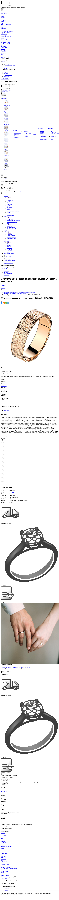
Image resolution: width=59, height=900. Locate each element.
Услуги (2, 872)
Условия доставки (5, 865)
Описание (6, 410)
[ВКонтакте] (1, 303)
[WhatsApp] (6, 303)
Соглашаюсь (5, 897)
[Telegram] (8, 303)
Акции (12, 293)
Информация (4, 861)
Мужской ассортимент (6, 846)
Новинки (24, 293)
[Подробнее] (1, 670)
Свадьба (3, 841)
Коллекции (10, 219)
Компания (9, 244)
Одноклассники (8, 75)
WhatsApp (6, 76)
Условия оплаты (5, 864)
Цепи (29, 292)
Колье (26, 292)
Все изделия (4, 292)
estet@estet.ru (5, 68)
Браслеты (17, 292)
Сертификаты (18, 293)
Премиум (9, 226)
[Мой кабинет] (1, 193)
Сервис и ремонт (5, 875)
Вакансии (3, 856)
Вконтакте (6, 72)
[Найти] (2, 10)
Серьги (9, 292)
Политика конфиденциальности (9, 868)
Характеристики (8, 411)
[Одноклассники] (4, 303)
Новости (3, 854)
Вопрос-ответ (4, 871)
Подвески (22, 292)
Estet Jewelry (4, 386)
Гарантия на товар (5, 867)
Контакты (3, 857)
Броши (9, 293)
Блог (2, 860)
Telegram (6, 73)
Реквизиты (3, 859)
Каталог (9, 198)
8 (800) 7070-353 (5, 57)
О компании (4, 853)
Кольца (13, 292)
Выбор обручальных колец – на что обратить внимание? (15, 667)
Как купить (10, 234)
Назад (9, 197)
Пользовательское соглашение (8, 870)
